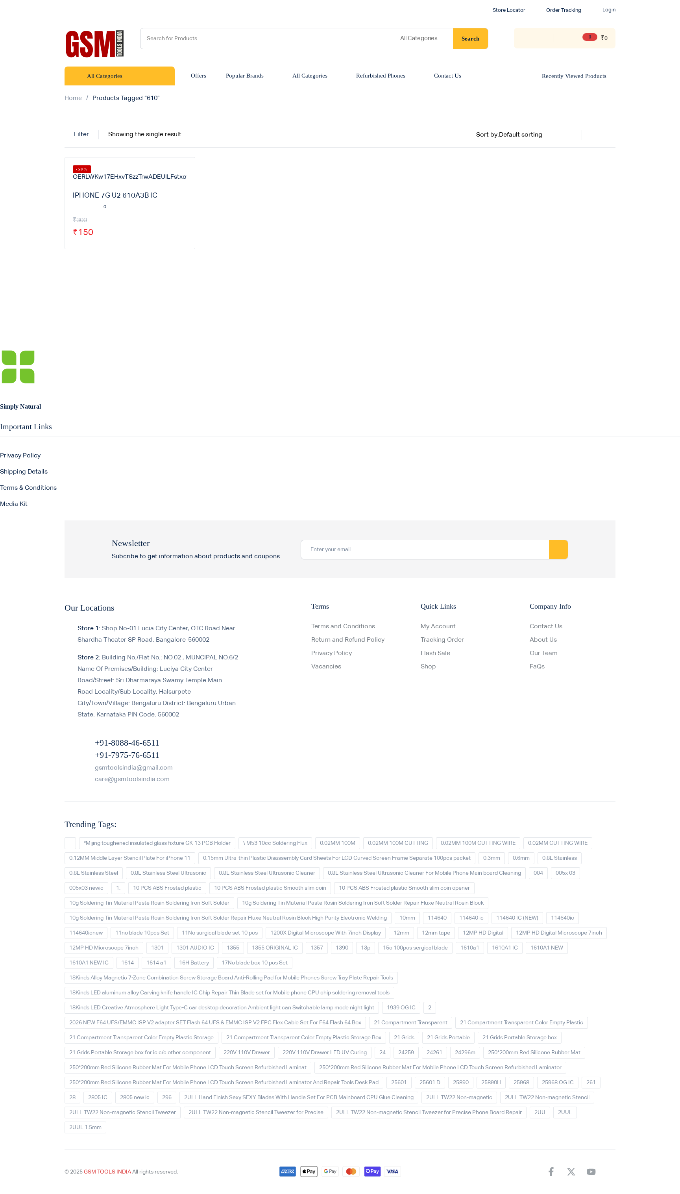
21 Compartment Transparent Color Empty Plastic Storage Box (303, 1037)
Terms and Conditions (343, 627)
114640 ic (471, 918)
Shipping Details (24, 472)
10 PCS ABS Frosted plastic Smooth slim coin (270, 888)
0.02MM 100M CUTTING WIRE (478, 843)
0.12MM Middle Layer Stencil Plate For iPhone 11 (129, 858)
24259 (406, 1052)
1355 (233, 948)
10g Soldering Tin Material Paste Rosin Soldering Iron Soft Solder (149, 903)
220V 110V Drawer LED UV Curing (325, 1052)
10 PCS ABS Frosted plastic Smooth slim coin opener (404, 888)
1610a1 (469, 948)
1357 (316, 948)
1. (118, 888)
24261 (434, 1052)
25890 (461, 1082)
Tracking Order (442, 640)
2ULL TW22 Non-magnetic (459, 1097)
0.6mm (521, 858)
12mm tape (436, 933)
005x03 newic (86, 888)
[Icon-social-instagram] (611, 1172)
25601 (399, 1082)
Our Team (544, 653)
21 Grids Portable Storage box (519, 1037)
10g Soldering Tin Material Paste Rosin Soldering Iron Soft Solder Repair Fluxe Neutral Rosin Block (363, 903)
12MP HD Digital (483, 933)
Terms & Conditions (28, 488)
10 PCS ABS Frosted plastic (167, 888)
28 (72, 1097)
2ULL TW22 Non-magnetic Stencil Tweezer (122, 1112)
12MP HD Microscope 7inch (104, 948)
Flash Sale (435, 653)
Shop (428, 667)
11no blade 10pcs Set (142, 933)
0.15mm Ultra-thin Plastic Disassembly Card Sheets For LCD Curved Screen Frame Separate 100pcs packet (337, 858)
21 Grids (404, 1037)
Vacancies (326, 667)
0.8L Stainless (559, 858)
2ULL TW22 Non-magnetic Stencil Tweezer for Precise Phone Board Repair (429, 1112)
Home (73, 98)
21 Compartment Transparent (410, 1023)
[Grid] (596, 135)
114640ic (562, 918)
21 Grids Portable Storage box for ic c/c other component (140, 1052)
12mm (401, 933)
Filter (81, 134)
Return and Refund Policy (347, 640)
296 (167, 1097)
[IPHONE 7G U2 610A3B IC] (130, 174)
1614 (127, 963)
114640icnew (86, 933)
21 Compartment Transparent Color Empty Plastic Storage (141, 1037)
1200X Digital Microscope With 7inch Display (325, 933)
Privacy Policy (20, 456)
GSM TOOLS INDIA (107, 1172)
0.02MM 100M (337, 843)
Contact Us (546, 627)
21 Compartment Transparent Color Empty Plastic (521, 1023)
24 (382, 1052)
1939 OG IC (401, 1008)
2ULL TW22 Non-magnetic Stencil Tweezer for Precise (255, 1112)
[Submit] (558, 549)
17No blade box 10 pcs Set (255, 963)
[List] (610, 135)
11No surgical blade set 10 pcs (220, 933)
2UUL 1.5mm (85, 1127)
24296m (465, 1052)
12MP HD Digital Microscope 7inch (559, 933)
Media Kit (14, 504)
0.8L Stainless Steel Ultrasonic (168, 873)
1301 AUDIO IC (195, 948)
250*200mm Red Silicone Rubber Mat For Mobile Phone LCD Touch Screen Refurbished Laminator (440, 1067)
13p (365, 948)
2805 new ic (135, 1097)
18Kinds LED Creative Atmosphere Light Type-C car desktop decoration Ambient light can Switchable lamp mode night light (221, 1008)
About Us (543, 640)
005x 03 (565, 873)
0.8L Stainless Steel (93, 873)
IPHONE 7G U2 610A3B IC (115, 195)
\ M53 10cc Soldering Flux (275, 843)
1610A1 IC (505, 948)
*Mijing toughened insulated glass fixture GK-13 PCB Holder (157, 843)
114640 (437, 918)
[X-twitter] (571, 1172)
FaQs (537, 667)
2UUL (565, 1112)
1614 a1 (156, 963)
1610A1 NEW (546, 948)
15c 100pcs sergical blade (415, 948)
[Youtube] (591, 1172)
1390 (342, 948)
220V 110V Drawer (247, 1052)
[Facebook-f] (551, 1172)
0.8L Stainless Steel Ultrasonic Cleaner (267, 873)
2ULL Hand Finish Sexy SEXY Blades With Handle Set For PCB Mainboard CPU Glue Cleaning (299, 1097)
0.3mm (491, 858)
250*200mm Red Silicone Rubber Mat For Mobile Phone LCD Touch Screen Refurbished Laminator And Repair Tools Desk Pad (224, 1082)
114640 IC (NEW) (517, 918)
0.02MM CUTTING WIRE (558, 843)
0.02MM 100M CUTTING (398, 843)
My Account (438, 627)
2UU (539, 1112)
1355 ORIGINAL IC (275, 948)
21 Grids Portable (448, 1037)
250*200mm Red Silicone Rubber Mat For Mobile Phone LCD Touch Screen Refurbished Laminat (188, 1067)
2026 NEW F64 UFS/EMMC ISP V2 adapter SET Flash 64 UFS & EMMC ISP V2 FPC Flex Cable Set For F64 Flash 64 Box (215, 1023)
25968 (521, 1082)
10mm (407, 918)
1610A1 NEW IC (89, 963)
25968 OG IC (558, 1082)
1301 (157, 948)
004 (538, 873)
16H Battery (194, 963)
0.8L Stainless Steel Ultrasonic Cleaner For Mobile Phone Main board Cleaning (424, 873)
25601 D (429, 1082)
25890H (491, 1082)
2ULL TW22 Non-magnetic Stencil (547, 1097)
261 (591, 1082)
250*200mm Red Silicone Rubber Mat (534, 1052)
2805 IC (97, 1097)
